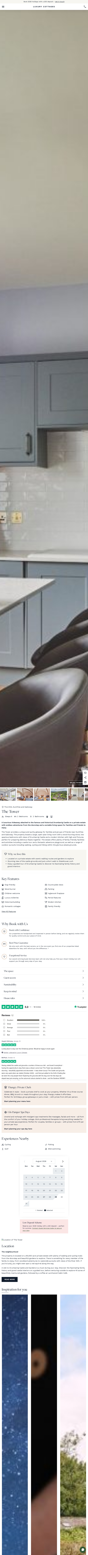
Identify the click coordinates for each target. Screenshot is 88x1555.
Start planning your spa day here (18, 1129)
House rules (9, 998)
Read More (10, 1279)
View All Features (9, 911)
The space (9, 971)
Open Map (44, 1261)
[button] (3, 6)
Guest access (10, 977)
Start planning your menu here (17, 1101)
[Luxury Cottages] (44, 6)
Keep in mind (10, 991)
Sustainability (10, 984)
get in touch (59, 1)
